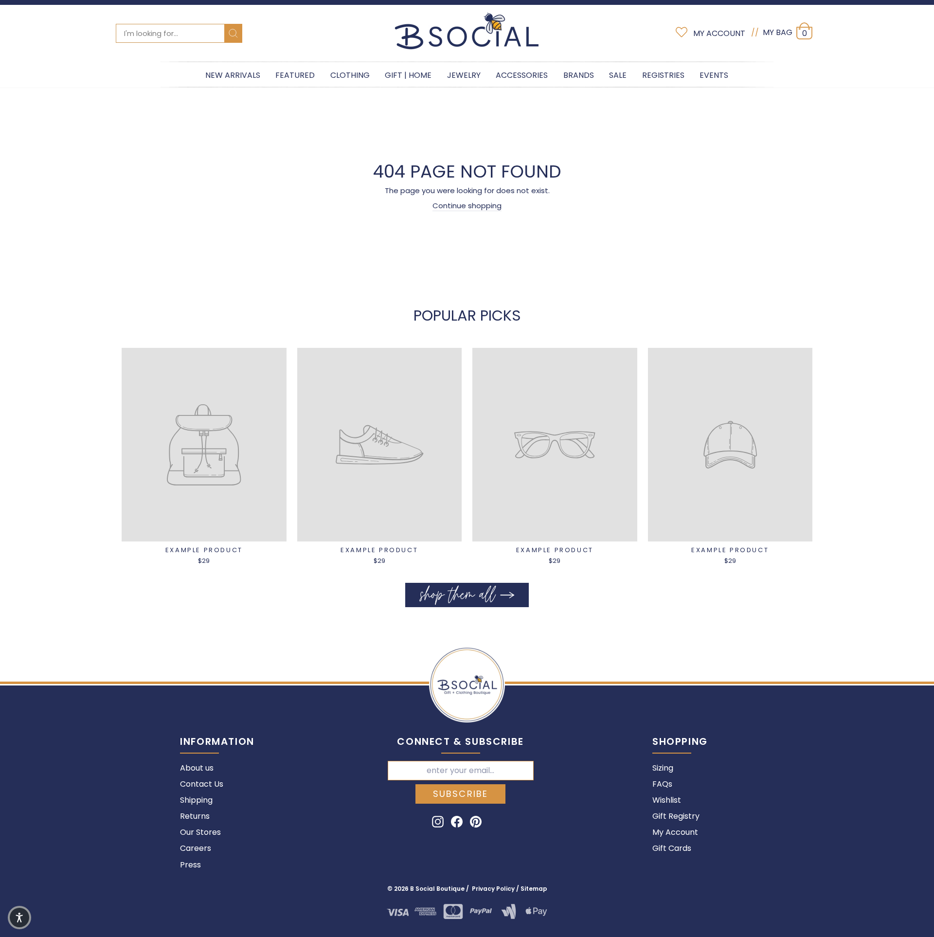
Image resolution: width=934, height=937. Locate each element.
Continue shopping (467, 205)
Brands (578, 75)
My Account (675, 832)
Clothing (350, 75)
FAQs (662, 784)
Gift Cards (671, 848)
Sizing (662, 768)
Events (714, 75)
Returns (195, 816)
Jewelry (464, 75)
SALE (618, 75)
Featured (295, 75)
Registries (663, 75)
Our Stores (200, 832)
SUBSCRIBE (460, 794)
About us (197, 768)
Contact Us (201, 784)
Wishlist (666, 800)
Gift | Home (408, 75)
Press (190, 864)
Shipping (196, 800)
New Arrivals (232, 75)
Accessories (522, 75)
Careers (195, 848)
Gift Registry (676, 816)
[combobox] (179, 33)
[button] (19, 917)
